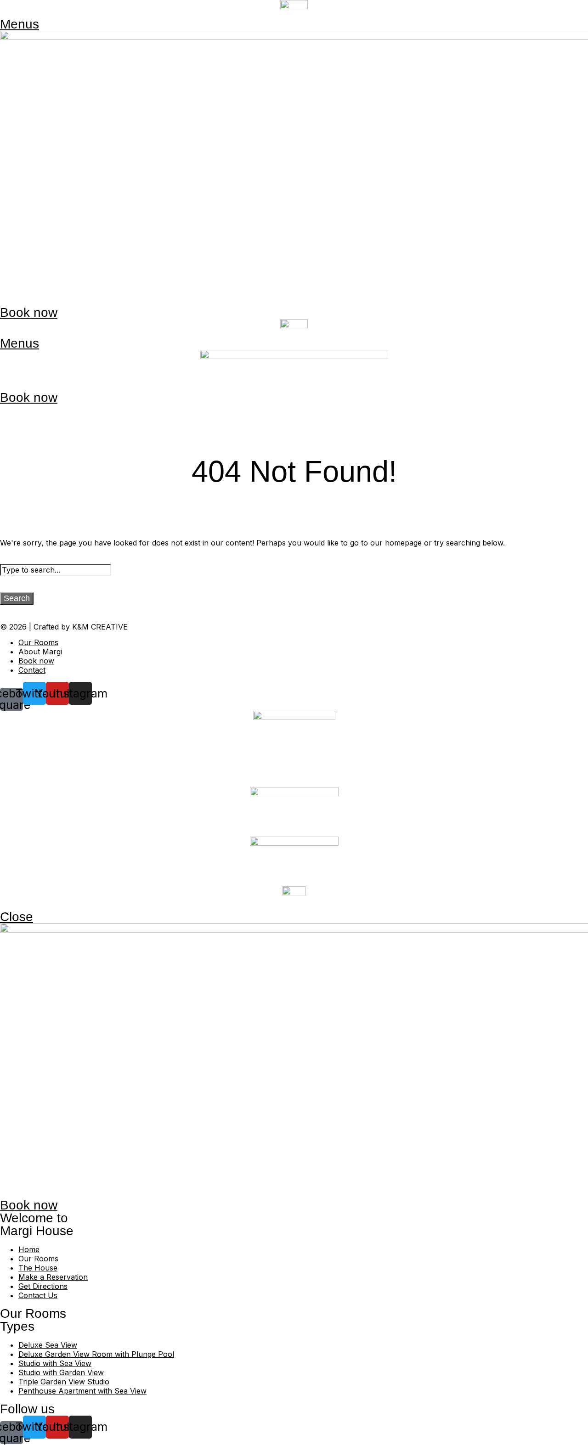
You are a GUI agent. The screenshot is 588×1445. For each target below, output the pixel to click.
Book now (28, 312)
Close (16, 917)
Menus (19, 24)
